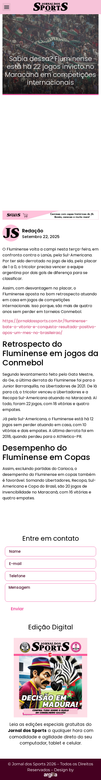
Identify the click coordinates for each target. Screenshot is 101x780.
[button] (6, 7)
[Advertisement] (50, 150)
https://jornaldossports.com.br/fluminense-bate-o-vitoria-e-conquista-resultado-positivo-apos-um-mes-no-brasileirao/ (49, 327)
